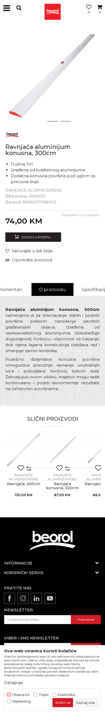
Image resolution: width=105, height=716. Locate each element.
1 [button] (39, 121)
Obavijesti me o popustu (80, 215)
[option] (52, 75)
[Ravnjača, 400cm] (23, 450)
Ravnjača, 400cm (23, 484)
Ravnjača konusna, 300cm (62, 486)
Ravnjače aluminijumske (33, 190)
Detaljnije (13, 682)
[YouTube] (50, 598)
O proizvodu (52, 289)
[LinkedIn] (36, 598)
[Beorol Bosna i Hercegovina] (52, 8)
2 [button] (52, 121)
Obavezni (21, 695)
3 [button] (66, 121)
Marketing (21, 701)
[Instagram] (23, 598)
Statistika (66, 695)
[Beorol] (12, 134)
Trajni (43, 695)
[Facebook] (9, 598)
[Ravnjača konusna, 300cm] (62, 450)
